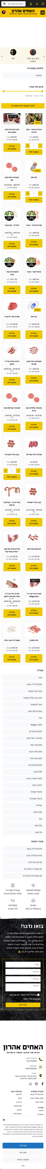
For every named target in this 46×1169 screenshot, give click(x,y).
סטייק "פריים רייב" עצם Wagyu (34, 595)
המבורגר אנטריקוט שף (12, 178)
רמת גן (19, 1109)
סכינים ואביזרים (35, 862)
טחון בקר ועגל (36, 744)
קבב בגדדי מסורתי (34, 502)
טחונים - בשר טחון (34, 738)
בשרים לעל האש (35, 711)
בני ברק (19, 1102)
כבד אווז (34, 316)
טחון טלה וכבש (35, 751)
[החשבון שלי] (30, 4)
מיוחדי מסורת (36, 791)
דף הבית (40, 29)
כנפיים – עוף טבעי (12, 225)
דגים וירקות (37, 785)
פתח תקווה (18, 1106)
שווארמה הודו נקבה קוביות (33, 362)
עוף (13, 58)
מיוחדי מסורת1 (35, 798)
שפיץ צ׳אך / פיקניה (12, 316)
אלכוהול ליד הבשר (34, 684)
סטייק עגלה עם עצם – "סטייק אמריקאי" (12, 550)
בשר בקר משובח (35, 691)
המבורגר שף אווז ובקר (12, 408)
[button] (4, 1120)
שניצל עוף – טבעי (34, 271)
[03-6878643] (43, 4)
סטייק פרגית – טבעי (34, 225)
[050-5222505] (37, 4)
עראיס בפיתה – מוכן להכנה (34, 131)
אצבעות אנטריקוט (34, 549)
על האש (38, 832)
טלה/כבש (38, 771)
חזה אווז (34, 177)
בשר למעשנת (36, 704)
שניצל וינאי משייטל (34, 454)
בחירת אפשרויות (12, 147)
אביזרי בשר (39, 1102)
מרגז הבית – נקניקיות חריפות (12, 503)
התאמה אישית (23, 1159)
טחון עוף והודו (36, 758)
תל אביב (19, 1094)
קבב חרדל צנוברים (12, 454)
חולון (20, 1098)
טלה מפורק (34, 640)
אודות (41, 1110)
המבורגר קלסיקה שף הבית (34, 409)
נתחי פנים (38, 812)
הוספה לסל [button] (34, 152)
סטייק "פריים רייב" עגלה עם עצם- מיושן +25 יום (12, 596)
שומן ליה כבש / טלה (12, 640)
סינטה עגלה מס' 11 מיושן (12, 362)
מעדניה (39, 805)
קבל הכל (23, 1145)
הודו (40, 718)
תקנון (23, 1165)
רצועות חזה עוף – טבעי (12, 273)
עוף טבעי (38, 825)
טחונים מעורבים (35, 765)
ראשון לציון (17, 1113)
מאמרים (40, 1114)
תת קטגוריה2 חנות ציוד (32, 875)
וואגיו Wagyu (36, 724)
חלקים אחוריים (35, 731)
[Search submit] (4, 3)
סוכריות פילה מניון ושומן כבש (12, 131)
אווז (40, 677)
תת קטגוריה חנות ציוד (33, 869)
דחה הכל (23, 1152)
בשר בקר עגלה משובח (33, 60)
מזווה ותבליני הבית (34, 778)
